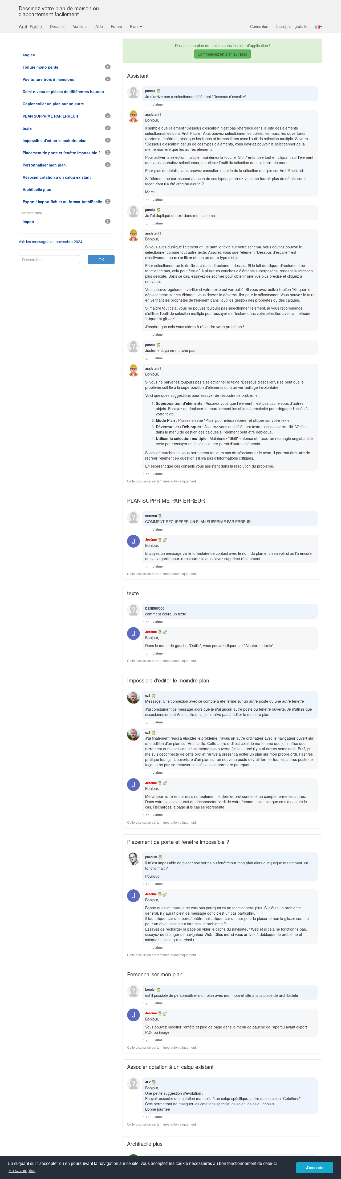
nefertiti (151, 515)
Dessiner (57, 26)
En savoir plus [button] (22, 1170)
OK (101, 259)
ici (301, 170)
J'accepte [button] (314, 1167)
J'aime (158, 104)
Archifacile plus (145, 1143)
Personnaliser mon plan (154, 974)
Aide (99, 26)
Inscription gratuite (291, 26)
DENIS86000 (154, 608)
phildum (151, 857)
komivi (150, 989)
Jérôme (151, 539)
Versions (80, 26)
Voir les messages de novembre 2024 (50, 241)
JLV (148, 1082)
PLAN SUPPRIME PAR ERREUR (166, 500)
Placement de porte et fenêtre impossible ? (178, 841)
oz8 (148, 695)
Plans (134, 26)
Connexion (259, 26)
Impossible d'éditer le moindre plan (168, 680)
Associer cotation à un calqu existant (170, 1066)
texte (133, 593)
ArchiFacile (30, 26)
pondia (150, 90)
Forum (116, 26)
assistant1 (153, 114)
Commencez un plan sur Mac (222, 54)
